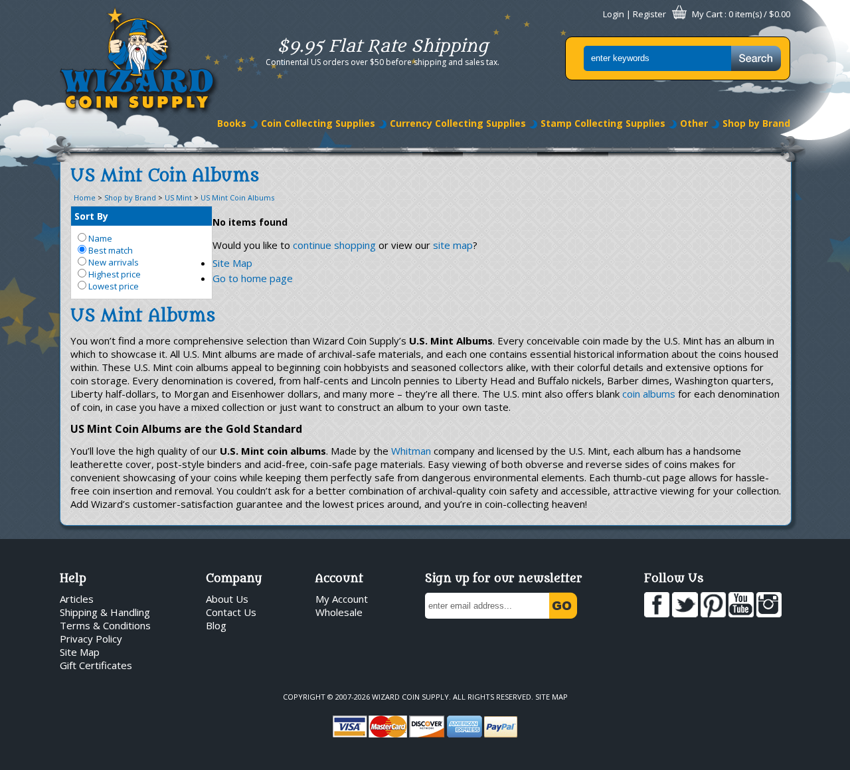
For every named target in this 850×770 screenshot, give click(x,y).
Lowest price (112, 286)
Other (694, 123)
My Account (341, 598)
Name (99, 238)
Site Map (232, 263)
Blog (216, 625)
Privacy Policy (91, 638)
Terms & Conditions (105, 625)
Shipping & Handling (105, 612)
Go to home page (252, 278)
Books (231, 123)
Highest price (113, 274)
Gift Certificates (96, 665)
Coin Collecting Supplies (318, 123)
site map (453, 245)
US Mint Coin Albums (237, 197)
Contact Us (231, 612)
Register (649, 14)
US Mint (178, 197)
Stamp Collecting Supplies (603, 123)
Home (85, 197)
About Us (227, 598)
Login (613, 14)
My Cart (707, 14)
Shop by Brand (756, 123)
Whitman (411, 450)
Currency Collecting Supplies (458, 123)
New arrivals (112, 262)
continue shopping (334, 245)
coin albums (648, 393)
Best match (109, 250)
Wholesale (339, 612)
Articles (77, 598)
